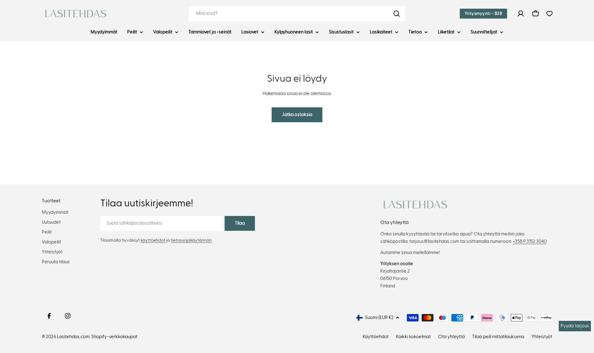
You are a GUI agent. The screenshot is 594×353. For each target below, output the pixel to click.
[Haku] (396, 13)
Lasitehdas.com (73, 336)
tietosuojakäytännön (191, 240)
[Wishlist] (549, 13)
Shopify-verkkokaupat (114, 336)
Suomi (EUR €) (379, 317)
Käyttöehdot (376, 336)
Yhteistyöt (542, 336)
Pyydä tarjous (575, 326)
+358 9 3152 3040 (530, 241)
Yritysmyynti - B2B (483, 13)
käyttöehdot (153, 240)
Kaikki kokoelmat (413, 336)
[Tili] (520, 13)
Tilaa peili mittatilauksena (498, 336)
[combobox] (297, 13)
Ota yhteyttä (451, 336)
